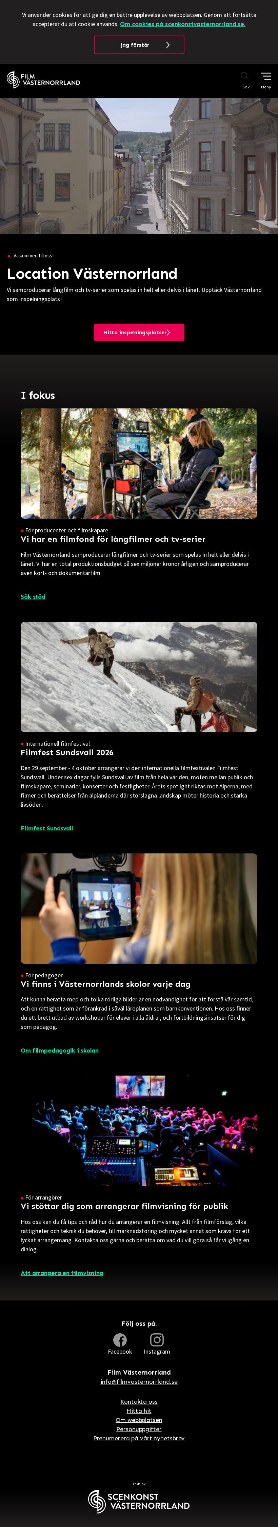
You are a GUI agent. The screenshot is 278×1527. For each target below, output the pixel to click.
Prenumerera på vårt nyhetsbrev (139, 1438)
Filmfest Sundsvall (47, 828)
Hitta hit (138, 1411)
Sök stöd (33, 596)
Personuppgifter (138, 1429)
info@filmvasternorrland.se (139, 1381)
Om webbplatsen (139, 1420)
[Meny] (266, 76)
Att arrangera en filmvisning (62, 1273)
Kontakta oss (139, 1401)
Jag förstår (135, 45)
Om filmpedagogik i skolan (60, 1050)
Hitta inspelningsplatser (134, 332)
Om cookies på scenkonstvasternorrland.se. (182, 24)
